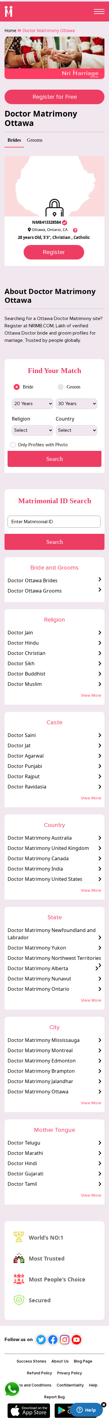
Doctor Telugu (24, 1142)
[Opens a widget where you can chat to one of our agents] (86, 1410)
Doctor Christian (26, 653)
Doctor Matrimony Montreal (40, 1050)
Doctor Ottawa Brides (33, 580)
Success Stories (31, 1361)
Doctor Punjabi (25, 766)
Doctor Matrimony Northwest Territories (54, 958)
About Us (60, 1361)
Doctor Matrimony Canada (38, 858)
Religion (21, 418)
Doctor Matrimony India (35, 868)
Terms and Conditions (31, 1385)
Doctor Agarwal (26, 755)
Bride (28, 386)
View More (91, 695)
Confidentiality (70, 1385)
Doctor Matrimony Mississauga (44, 1040)
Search (54, 541)
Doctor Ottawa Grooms (35, 590)
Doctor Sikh (21, 663)
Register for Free (54, 97)
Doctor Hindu (23, 642)
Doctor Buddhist (26, 673)
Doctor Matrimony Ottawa (38, 1091)
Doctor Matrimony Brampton (41, 1071)
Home (10, 30)
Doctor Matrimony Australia (40, 837)
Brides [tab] (14, 140)
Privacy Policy (69, 1373)
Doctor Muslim (25, 684)
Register (54, 252)
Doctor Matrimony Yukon (37, 947)
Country (65, 418)
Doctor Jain (20, 632)
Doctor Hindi (22, 1163)
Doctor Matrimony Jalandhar (40, 1081)
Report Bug (54, 1397)
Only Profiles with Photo (43, 445)
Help (93, 1385)
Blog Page (83, 1361)
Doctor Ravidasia (27, 786)
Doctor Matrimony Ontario (38, 989)
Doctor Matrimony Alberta (38, 968)
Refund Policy (39, 1373)
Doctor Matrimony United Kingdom (48, 848)
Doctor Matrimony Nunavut (39, 978)
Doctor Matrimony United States (45, 879)
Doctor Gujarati (25, 1173)
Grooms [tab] (34, 140)
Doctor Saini (22, 735)
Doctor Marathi (25, 1153)
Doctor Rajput (24, 776)
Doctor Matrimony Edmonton (42, 1060)
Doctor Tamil (22, 1184)
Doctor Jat (19, 745)
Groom (73, 386)
